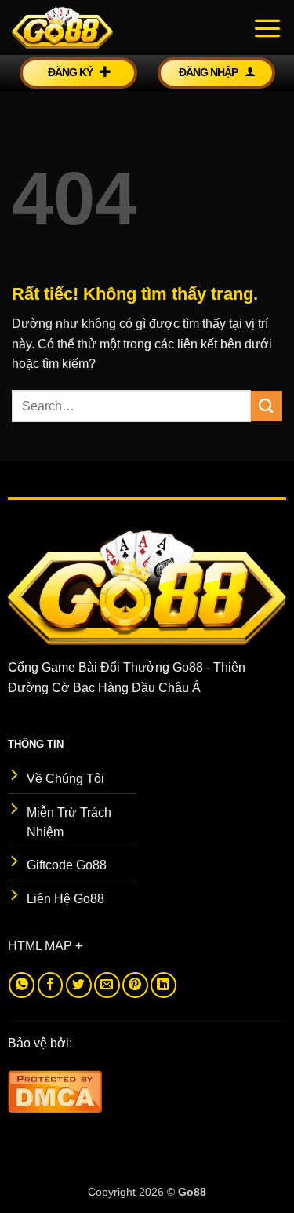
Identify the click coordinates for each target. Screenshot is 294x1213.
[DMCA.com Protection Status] (55, 1090)
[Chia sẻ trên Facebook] (51, 985)
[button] (267, 27)
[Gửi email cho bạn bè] (107, 985)
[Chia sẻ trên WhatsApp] (21, 985)
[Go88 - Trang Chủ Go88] (90, 27)
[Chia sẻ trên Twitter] (79, 985)
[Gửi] (266, 406)
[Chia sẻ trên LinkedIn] (163, 985)
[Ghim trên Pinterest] (135, 985)
